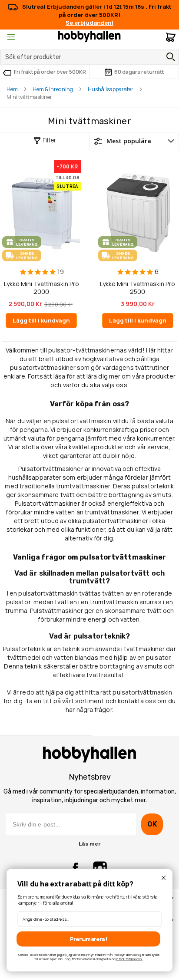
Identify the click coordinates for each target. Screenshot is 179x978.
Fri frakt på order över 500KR (50, 72)
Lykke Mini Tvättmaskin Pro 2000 (41, 287)
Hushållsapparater (110, 89)
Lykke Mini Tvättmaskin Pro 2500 (137, 287)
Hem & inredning (53, 89)
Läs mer (89, 844)
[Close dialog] (163, 877)
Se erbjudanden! (89, 22)
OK (151, 824)
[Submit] (168, 57)
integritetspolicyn (129, 959)
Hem (12, 89)
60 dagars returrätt (139, 72)
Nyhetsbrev (90, 777)
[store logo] (89, 36)
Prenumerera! (88, 938)
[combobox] (89, 57)
